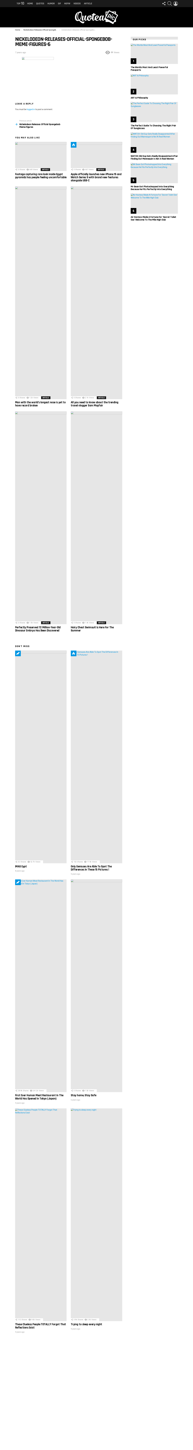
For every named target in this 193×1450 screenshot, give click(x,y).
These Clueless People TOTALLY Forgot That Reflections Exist (40, 1325)
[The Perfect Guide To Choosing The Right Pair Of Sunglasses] (154, 112)
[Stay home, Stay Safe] (96, 985)
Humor (51, 3)
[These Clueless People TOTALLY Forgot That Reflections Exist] (41, 1214)
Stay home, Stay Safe (83, 1095)
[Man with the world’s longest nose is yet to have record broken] (41, 292)
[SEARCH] (169, 3)
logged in (31, 109)
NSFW (67, 3)
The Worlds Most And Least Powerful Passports (149, 69)
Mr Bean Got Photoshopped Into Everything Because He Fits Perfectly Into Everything (152, 188)
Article (88, 3)
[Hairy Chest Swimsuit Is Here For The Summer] (96, 517)
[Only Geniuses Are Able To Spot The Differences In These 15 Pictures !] (96, 757)
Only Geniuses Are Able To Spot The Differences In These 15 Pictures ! (91, 868)
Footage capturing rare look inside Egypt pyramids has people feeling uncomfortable (40, 175)
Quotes (40, 3)
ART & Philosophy (139, 97)
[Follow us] (163, 3)
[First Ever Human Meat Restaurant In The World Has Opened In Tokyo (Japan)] (41, 985)
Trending (18, 653)
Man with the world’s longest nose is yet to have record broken (40, 403)
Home (30, 3)
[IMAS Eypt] (41, 757)
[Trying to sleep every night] (96, 1214)
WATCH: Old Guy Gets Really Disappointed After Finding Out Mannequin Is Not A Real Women (154, 157)
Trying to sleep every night (86, 1324)
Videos (77, 3)
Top (20, 3)
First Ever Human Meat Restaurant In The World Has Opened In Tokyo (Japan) (39, 1096)
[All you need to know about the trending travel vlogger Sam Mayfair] (96, 292)
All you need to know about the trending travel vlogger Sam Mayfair (94, 403)
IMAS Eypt (21, 866)
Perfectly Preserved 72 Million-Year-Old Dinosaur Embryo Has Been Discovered (38, 628)
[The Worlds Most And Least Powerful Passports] (154, 54)
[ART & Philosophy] (154, 84)
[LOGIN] (175, 3)
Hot (73, 145)
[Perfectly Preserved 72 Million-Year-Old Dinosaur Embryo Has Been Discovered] (41, 517)
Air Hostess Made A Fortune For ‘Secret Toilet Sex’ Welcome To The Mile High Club (153, 218)
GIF (59, 3)
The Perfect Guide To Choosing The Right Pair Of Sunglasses (153, 127)
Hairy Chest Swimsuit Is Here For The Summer (92, 628)
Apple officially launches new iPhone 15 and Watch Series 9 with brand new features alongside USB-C (96, 177)
